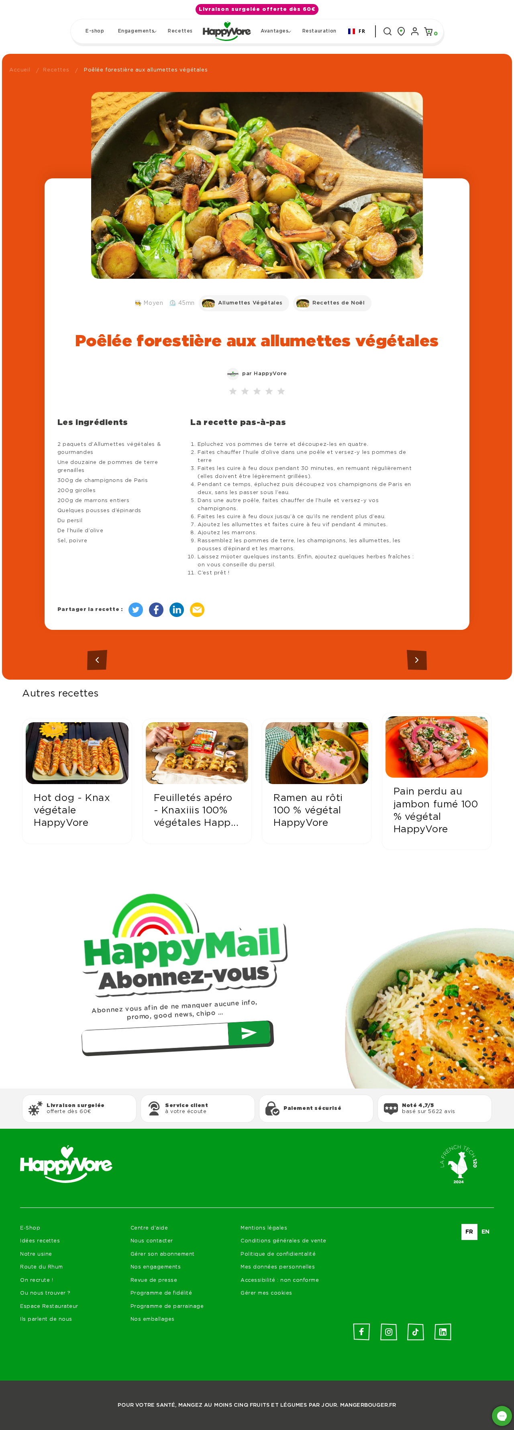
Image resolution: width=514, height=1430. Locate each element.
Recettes (56, 70)
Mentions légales (264, 1228)
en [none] (485, 1232)
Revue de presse (154, 1280)
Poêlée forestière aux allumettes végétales (146, 70)
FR (362, 31)
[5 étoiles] (281, 392)
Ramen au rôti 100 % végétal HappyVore (308, 810)
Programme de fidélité (161, 1293)
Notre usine (36, 1254)
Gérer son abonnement (163, 1254)
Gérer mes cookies (266, 1293)
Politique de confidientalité (278, 1254)
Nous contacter (152, 1241)
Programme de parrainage (167, 1306)
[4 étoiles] (269, 392)
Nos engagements (156, 1267)
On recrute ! (36, 1280)
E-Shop (30, 1228)
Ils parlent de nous (46, 1319)
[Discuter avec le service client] (502, 1416)
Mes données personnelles (278, 1267)
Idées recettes (40, 1241)
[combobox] (356, 31)
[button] (136, 31)
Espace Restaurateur (49, 1306)
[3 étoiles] (257, 392)
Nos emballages (153, 1319)
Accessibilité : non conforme (280, 1280)
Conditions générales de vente (283, 1241)
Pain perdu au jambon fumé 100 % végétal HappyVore (436, 810)
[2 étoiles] (245, 392)
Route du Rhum (41, 1267)
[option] (485, 1232)
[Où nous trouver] (401, 31)
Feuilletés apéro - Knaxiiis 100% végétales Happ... (196, 810)
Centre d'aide (149, 1228)
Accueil (19, 70)
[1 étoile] (233, 392)
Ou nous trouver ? (45, 1293)
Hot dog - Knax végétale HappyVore (72, 810)
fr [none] (469, 1232)
